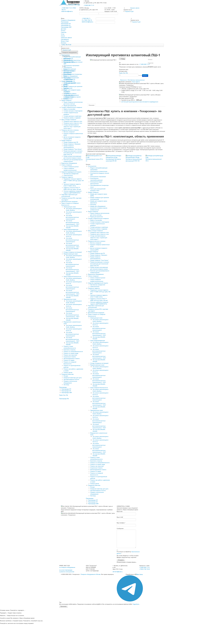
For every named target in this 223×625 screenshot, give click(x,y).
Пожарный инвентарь (67, 374)
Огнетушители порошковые (98, 176)
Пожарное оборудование (68, 20)
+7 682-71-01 (66, 8)
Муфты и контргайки (69, 109)
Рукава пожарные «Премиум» (72, 144)
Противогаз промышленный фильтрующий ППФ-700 (134, 160)
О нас (62, 34)
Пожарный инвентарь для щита (73, 377)
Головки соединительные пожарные (71, 107)
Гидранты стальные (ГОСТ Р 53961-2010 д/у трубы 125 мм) (72, 188)
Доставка (63, 29)
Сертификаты (65, 39)
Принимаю (63, 606)
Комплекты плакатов (69, 350)
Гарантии (63, 32)
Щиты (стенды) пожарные (68, 119)
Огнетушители (92, 166)
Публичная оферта (66, 37)
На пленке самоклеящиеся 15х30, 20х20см (74, 209)
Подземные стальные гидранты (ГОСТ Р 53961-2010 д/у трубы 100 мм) (74, 180)
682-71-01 (89, 5)
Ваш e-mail (120, 517)
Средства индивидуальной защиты (71, 172)
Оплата (63, 30)
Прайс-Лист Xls (63, 395)
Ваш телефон (121, 523)
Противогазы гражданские (71, 173)
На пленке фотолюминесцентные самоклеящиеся (72, 217)
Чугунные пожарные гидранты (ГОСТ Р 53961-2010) (72, 185)
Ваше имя (119, 511)
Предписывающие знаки (71, 254)
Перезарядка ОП (66, 23)
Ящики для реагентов (70, 105)
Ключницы (93, 204)
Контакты (63, 43)
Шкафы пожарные (93, 192)
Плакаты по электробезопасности (73, 351)
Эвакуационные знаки (70, 299)
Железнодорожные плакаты (72, 358)
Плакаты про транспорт (70, 355)
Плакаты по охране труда (71, 353)
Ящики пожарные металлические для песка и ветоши (73, 103)
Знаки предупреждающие (71, 229)
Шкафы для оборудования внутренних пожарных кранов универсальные (98, 208)
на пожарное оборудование (67, 567)
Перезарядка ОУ (66, 25)
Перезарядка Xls (64, 398)
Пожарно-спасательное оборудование (70, 382)
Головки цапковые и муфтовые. (73, 116)
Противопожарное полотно (71, 379)
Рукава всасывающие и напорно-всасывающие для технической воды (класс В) (73, 152)
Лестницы (66, 384)
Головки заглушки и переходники (73, 111)
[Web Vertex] (139, 574)
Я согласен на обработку (128, 552)
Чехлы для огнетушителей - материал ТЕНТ (98, 189)
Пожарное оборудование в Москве (91, 574)
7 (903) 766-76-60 (66, 44)
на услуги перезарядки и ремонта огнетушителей (66, 571)
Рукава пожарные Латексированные (69, 146)
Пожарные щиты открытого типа (73, 123)
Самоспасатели (68, 175)
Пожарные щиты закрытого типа (73, 121)
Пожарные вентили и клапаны (70, 130)
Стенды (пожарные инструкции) (73, 252)
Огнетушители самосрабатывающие (96, 179)
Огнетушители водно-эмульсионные (96, 182)
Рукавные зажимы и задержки (72, 118)
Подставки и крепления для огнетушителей (69, 195)
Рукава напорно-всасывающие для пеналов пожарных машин (72, 157)
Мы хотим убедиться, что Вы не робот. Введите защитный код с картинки (128, 556)
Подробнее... (136, 604)
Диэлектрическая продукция (69, 201)
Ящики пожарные (66, 100)
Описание (91, 105)
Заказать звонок (134, 8)
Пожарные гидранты (67, 177)
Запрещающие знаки (70, 207)
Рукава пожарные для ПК (71, 142)
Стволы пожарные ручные (71, 166)
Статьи (63, 36)
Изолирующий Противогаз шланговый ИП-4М (113, 160)
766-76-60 (144, 569)
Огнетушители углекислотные (98, 171)
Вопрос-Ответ (65, 41)
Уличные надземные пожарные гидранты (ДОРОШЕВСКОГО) (73, 192)
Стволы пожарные (66, 165)
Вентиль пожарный (69, 132)
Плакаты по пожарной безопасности (70, 363)
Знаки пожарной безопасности (72, 276)
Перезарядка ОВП (66, 27)
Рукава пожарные (66, 140)
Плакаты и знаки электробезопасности (70, 347)
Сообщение (120, 528)
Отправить (121, 560)
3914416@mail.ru (68, 11)
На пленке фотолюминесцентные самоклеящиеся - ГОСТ (72, 222)
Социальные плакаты (70, 357)
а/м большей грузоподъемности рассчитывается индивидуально (139, 102)
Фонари (66, 376)
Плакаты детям (68, 372)
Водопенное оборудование (69, 163)
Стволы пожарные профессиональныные (70, 169)
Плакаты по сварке (69, 360)
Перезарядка (64, 22)
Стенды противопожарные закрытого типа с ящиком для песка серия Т (72, 126)
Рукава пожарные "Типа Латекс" (73, 149)
